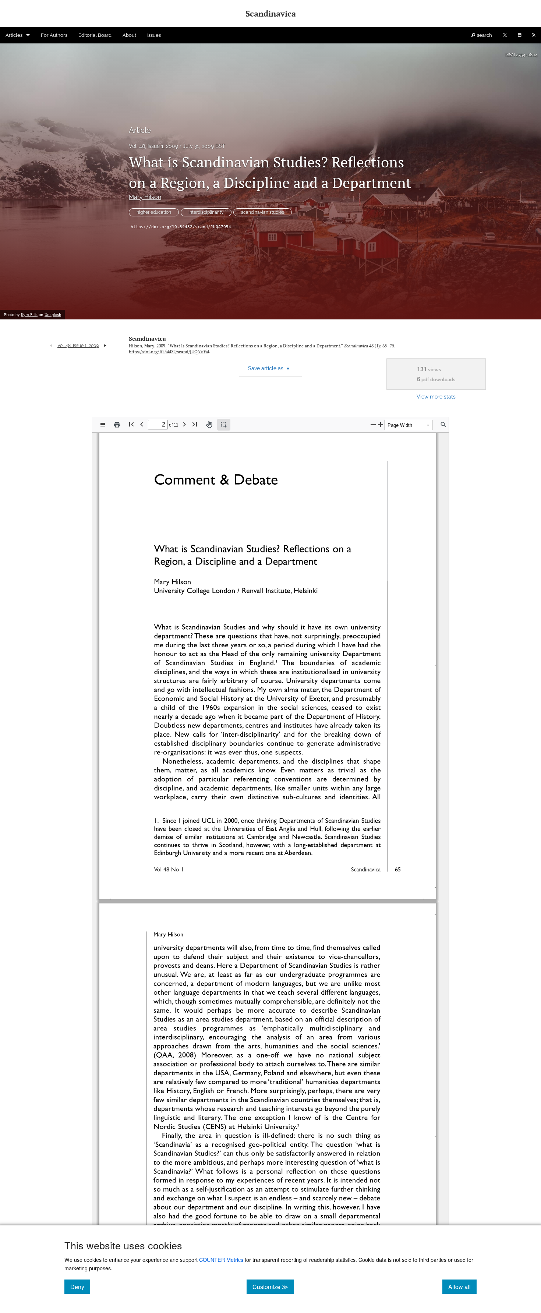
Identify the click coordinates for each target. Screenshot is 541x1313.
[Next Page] (184, 424)
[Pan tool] (209, 425)
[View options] (102, 424)
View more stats (436, 396)
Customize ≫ (273, 1286)
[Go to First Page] (131, 424)
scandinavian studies (262, 212)
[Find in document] (443, 425)
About (129, 35)
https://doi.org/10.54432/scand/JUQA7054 (181, 226)
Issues (154, 35)
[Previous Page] (141, 424)
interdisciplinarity (206, 212)
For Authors (54, 35)
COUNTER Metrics (221, 1259)
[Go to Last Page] (194, 424)
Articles (14, 35)
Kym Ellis (29, 314)
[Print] (117, 425)
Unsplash (53, 314)
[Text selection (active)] (223, 425)
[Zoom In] (380, 424)
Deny (80, 1286)
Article (140, 130)
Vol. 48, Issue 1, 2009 (153, 146)
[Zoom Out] (373, 424)
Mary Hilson (145, 197)
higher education (154, 212)
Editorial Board (95, 35)
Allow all (462, 1286)
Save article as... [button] (268, 368)
